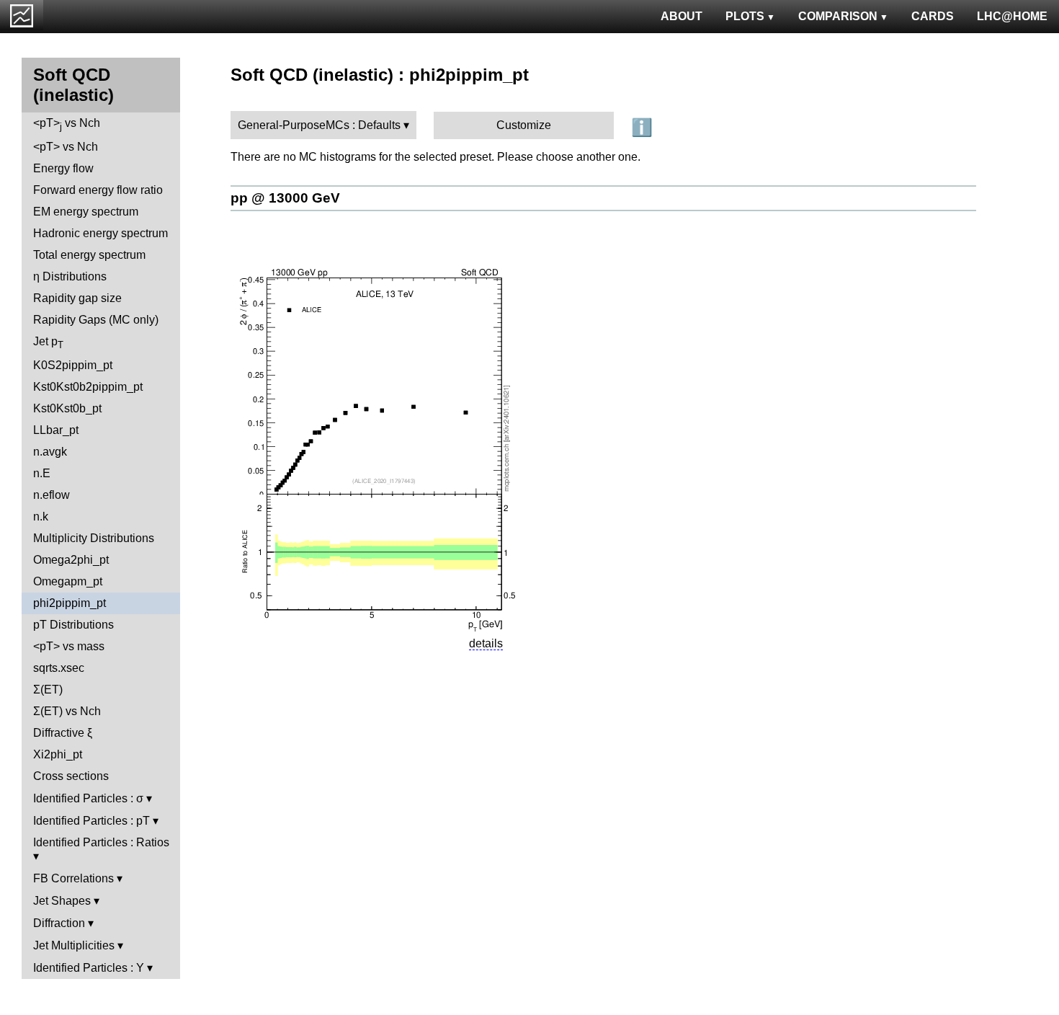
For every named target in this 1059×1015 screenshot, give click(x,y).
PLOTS (744, 16)
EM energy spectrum (85, 211)
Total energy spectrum (89, 255)
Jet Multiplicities (74, 945)
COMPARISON (837, 16)
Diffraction (59, 923)
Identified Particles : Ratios (101, 842)
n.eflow (51, 495)
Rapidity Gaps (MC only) (95, 320)
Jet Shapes (62, 901)
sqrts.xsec (58, 668)
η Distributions (70, 276)
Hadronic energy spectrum (100, 233)
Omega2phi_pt (71, 560)
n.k (40, 516)
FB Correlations (73, 878)
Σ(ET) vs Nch (67, 711)
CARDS (932, 16)
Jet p (48, 342)
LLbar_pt (56, 430)
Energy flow (63, 168)
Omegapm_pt (67, 581)
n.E (41, 473)
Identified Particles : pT (91, 821)
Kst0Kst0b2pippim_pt (88, 387)
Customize (523, 125)
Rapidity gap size (77, 298)
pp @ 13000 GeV (285, 197)
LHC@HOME (1012, 16)
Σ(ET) (48, 689)
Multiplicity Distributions (93, 538)
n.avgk (50, 452)
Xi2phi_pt (57, 754)
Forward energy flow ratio (98, 190)
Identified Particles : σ (88, 798)
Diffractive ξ (62, 733)
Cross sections (71, 776)
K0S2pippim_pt (72, 365)
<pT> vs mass (68, 646)
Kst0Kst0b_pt (67, 408)
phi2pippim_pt (69, 603)
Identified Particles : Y (88, 968)
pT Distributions (73, 625)
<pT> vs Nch (66, 124)
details (486, 643)
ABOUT (681, 16)
